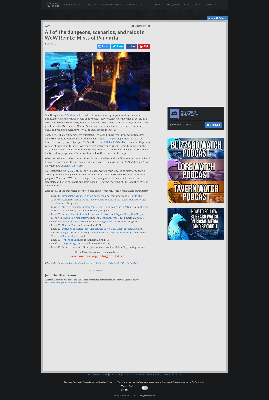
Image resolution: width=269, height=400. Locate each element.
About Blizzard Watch (96, 374)
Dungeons (63, 263)
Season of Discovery (71, 165)
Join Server (213, 125)
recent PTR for (109, 142)
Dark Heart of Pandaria (124, 228)
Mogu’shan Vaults (109, 217)
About (209, 4)
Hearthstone (110, 4)
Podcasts (154, 4)
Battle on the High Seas (75, 228)
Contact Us (115, 374)
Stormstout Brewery (87, 210)
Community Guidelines (134, 374)
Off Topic (191, 4)
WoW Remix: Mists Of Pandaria (123, 263)
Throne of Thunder (72, 239)
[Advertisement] (196, 43)
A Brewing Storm (94, 196)
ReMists (79, 263)
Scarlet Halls (112, 199)
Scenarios (88, 263)
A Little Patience (125, 207)
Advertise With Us (172, 374)
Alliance (55, 199)
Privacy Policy (154, 374)
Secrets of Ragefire (61, 232)
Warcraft (71, 4)
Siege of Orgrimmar (73, 243)
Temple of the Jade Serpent (89, 199)
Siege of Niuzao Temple (113, 221)
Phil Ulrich (53, 44)
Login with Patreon (217, 18)
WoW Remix (100, 263)
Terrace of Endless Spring (65, 236)
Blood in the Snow (100, 228)
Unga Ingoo (68, 207)
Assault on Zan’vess (73, 221)
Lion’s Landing (106, 207)
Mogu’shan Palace (94, 232)
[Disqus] (97, 329)
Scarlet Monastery (130, 199)
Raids (71, 263)
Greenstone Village (73, 196)
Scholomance (58, 203)
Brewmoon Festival (98, 214)
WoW (47, 26)
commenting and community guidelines (69, 283)
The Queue (172, 4)
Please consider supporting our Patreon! (97, 256)
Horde (133, 196)
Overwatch (134, 4)
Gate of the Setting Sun (123, 232)
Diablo (89, 4)
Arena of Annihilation (74, 214)
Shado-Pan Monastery (75, 217)
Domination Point (86, 207)
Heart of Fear (69, 225)
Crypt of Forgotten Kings (129, 214)
